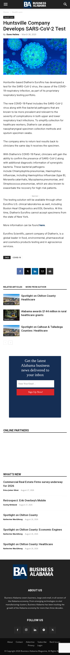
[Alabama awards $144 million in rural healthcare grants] (11, 315)
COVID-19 (17, 257)
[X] (27, 271)
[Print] (50, 271)
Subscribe (42, 642)
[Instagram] (26, 630)
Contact (19, 642)
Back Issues (55, 642)
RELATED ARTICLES (12, 287)
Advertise (30, 642)
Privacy (31, 645)
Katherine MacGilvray (13, 519)
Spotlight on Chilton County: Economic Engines (32, 529)
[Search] (65, 4)
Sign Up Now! (35, 392)
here (42, 225)
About (10, 642)
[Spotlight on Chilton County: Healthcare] (11, 299)
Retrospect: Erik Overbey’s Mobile (24, 500)
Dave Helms (13, 34)
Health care (17, 12)
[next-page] (10, 343)
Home (6, 12)
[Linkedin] (35, 271)
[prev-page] (5, 343)
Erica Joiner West (11, 490)
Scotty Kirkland (10, 504)
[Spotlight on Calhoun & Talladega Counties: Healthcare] (11, 330)
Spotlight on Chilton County (20, 515)
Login (39, 645)
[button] (5, 4)
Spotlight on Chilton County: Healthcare (28, 544)
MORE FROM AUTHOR (36, 287)
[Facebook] (20, 271)
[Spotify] (44, 630)
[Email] (42, 271)
